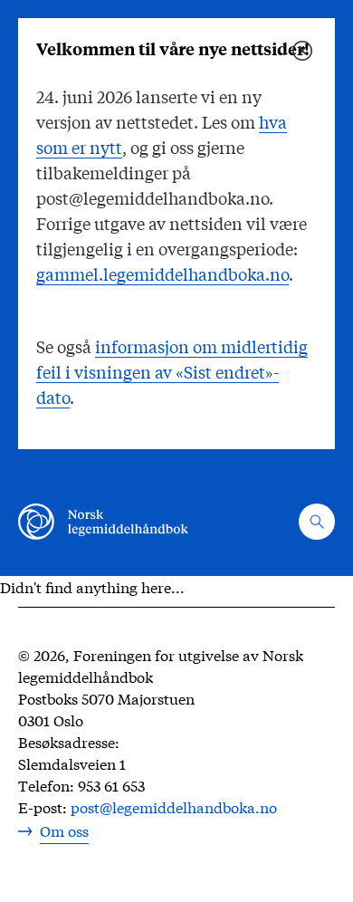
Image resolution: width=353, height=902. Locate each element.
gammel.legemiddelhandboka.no (162, 273)
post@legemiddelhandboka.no (174, 806)
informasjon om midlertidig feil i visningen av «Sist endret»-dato (172, 371)
